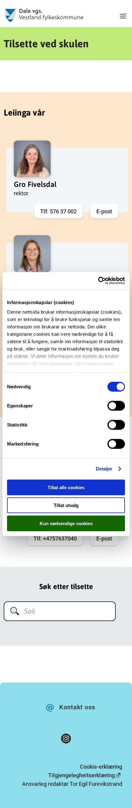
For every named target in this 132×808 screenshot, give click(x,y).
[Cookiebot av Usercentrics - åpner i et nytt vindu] (98, 281)
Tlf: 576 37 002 (58, 211)
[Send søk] (15, 611)
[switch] (116, 405)
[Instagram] (66, 740)
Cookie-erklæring (101, 766)
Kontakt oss (77, 707)
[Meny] (123, 17)
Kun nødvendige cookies (66, 523)
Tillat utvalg (66, 505)
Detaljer (104, 468)
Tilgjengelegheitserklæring (81, 775)
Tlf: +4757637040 (55, 538)
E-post (104, 211)
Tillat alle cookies (66, 487)
